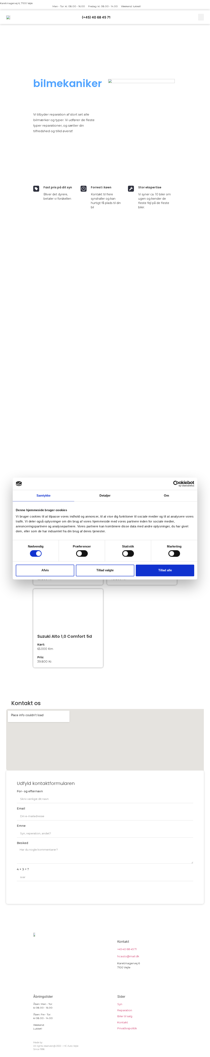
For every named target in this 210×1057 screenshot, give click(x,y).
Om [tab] (166, 495)
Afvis (45, 570)
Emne (21, 826)
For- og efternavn (30, 791)
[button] (201, 17)
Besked (22, 843)
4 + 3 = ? (23, 869)
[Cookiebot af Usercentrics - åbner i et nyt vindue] (176, 484)
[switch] (82, 553)
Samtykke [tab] (44, 495)
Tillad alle (165, 570)
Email (21, 808)
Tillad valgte (105, 570)
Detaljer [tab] (105, 495)
